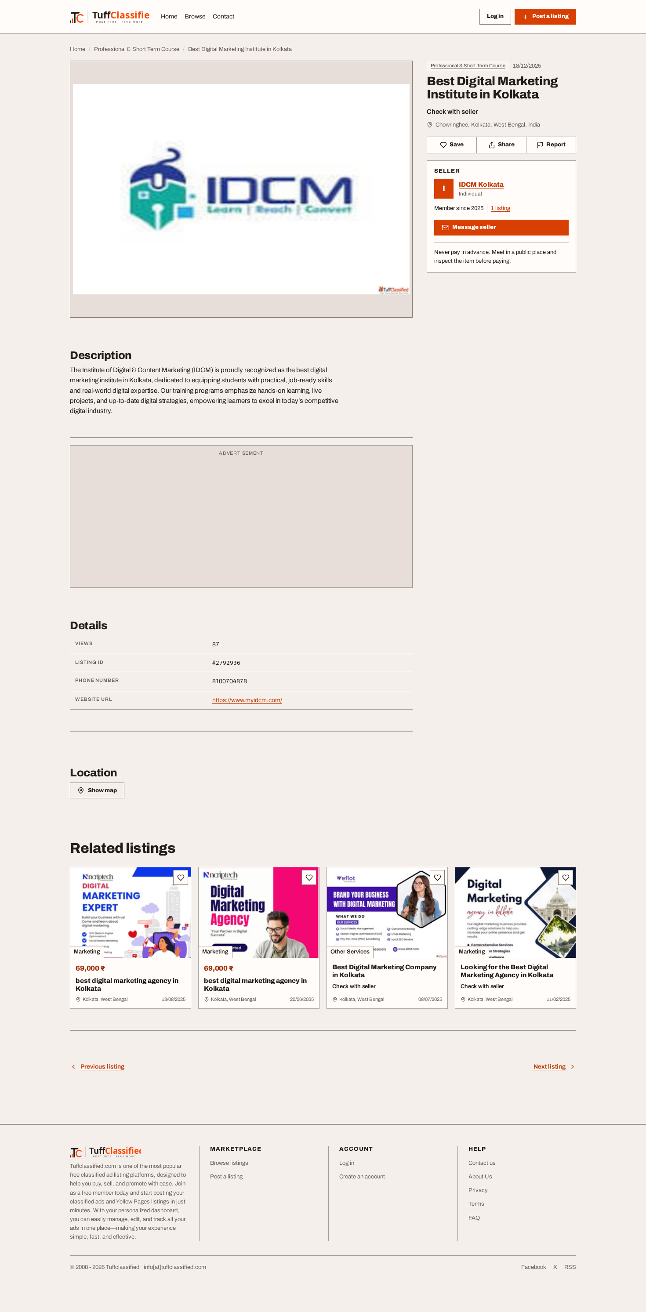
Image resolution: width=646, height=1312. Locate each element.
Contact (223, 16)
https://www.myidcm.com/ (247, 700)
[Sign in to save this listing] (180, 877)
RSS (570, 1267)
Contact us (482, 1163)
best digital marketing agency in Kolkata (127, 985)
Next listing (549, 1066)
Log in (495, 16)
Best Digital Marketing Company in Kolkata (384, 971)
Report (556, 144)
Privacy (478, 1190)
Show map (102, 790)
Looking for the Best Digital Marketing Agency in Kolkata (507, 971)
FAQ (474, 1218)
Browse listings (229, 1163)
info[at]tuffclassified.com (175, 1267)
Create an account (362, 1177)
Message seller (474, 227)
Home (169, 16)
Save (457, 144)
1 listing (500, 208)
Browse (195, 16)
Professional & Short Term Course (468, 65)
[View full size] (241, 189)
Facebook (533, 1267)
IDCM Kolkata (481, 184)
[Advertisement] (241, 520)
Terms (476, 1204)
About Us (480, 1177)
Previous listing (102, 1066)
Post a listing (226, 1177)
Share (506, 144)
